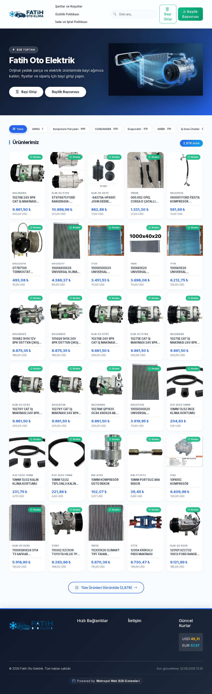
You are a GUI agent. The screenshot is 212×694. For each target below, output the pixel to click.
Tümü (20, 129)
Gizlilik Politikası (67, 14)
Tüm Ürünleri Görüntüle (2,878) (106, 588)
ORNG (37, 129)
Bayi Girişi (168, 16)
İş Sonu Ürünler (193, 129)
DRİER (164, 129)
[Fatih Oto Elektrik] (26, 14)
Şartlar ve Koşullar (68, 6)
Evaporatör (138, 129)
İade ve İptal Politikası (71, 22)
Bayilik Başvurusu (190, 14)
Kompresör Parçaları (69, 129)
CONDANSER (106, 129)
